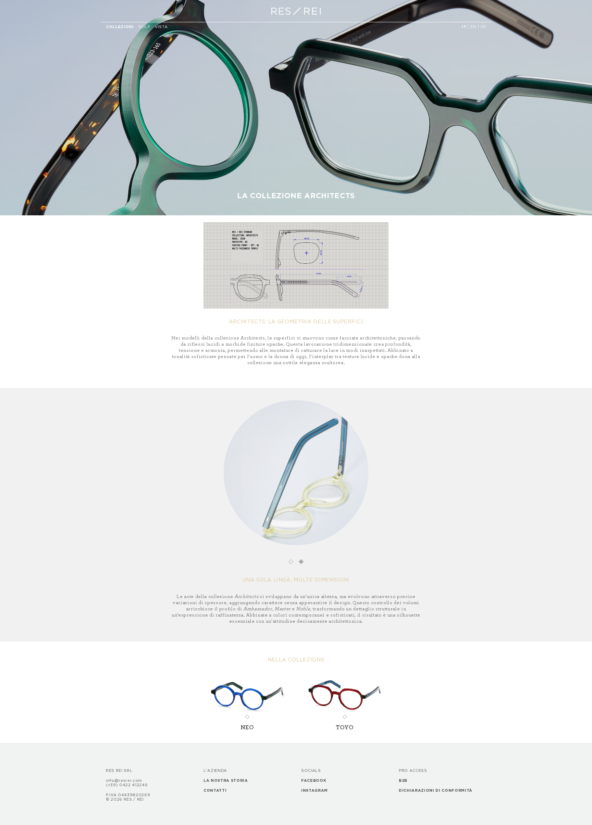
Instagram (314, 790)
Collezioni (121, 27)
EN (473, 27)
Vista (161, 27)
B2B (403, 780)
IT (464, 27)
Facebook (313, 780)
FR (483, 27)
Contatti (215, 790)
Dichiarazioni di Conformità (435, 790)
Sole (144, 27)
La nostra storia (226, 780)
